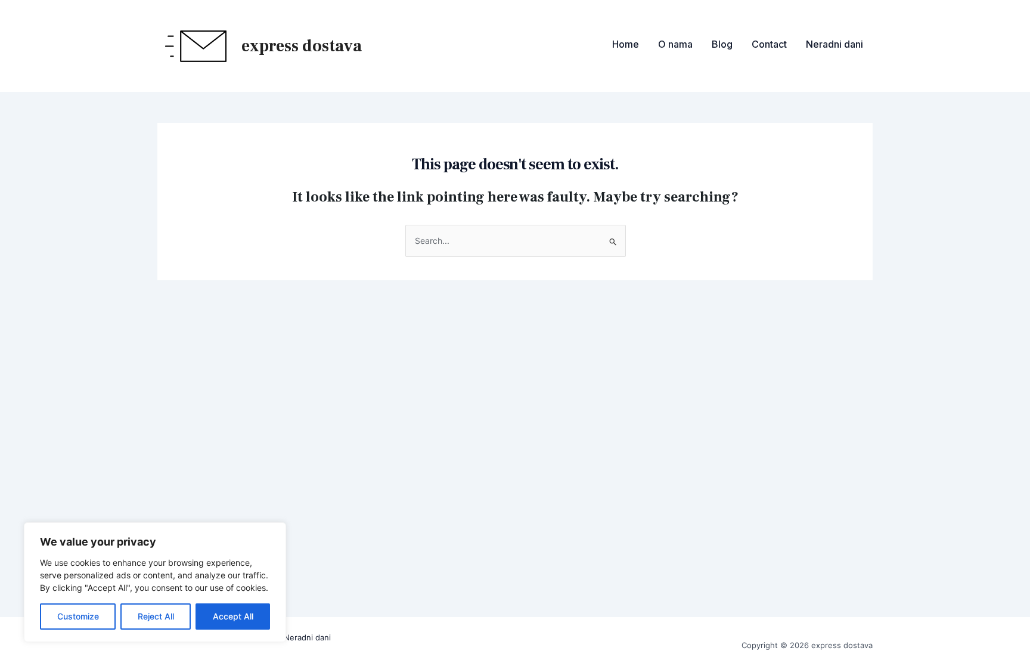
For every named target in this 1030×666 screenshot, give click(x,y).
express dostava (301, 46)
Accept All (233, 616)
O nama (675, 44)
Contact (769, 44)
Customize (78, 616)
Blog (722, 44)
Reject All (156, 616)
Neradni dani (834, 44)
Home (625, 44)
